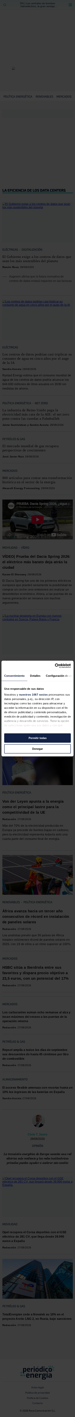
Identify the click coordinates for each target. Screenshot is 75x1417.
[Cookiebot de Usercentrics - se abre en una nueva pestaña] (55, 665)
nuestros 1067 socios (33, 694)
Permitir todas (38, 738)
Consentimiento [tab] (14, 675)
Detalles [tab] (35, 675)
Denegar (37, 748)
